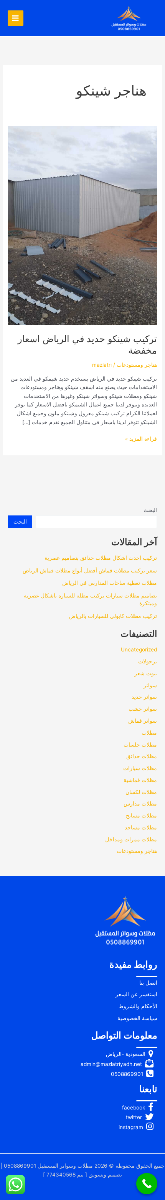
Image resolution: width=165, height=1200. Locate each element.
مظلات (149, 733)
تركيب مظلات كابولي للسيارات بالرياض (113, 616)
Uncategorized (139, 649)
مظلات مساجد (141, 827)
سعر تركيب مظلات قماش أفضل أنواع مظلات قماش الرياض (90, 570)
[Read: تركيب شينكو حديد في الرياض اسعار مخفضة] (82, 225)
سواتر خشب (143, 709)
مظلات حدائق (141, 756)
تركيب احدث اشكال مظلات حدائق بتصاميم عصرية (101, 558)
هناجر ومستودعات (137, 365)
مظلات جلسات (140, 745)
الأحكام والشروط (138, 1006)
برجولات (147, 661)
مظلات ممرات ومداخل (131, 839)
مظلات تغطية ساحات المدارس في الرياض (109, 583)
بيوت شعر (145, 673)
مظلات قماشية (140, 780)
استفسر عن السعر (136, 994)
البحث (150, 510)
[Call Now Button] (146, 1183)
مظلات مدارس (140, 804)
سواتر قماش (142, 721)
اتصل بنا (148, 983)
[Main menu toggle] (15, 18)
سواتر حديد (144, 697)
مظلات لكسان (141, 792)
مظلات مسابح (141, 815)
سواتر (150, 685)
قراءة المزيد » (141, 439)
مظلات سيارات (140, 768)
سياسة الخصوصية (137, 1018)
